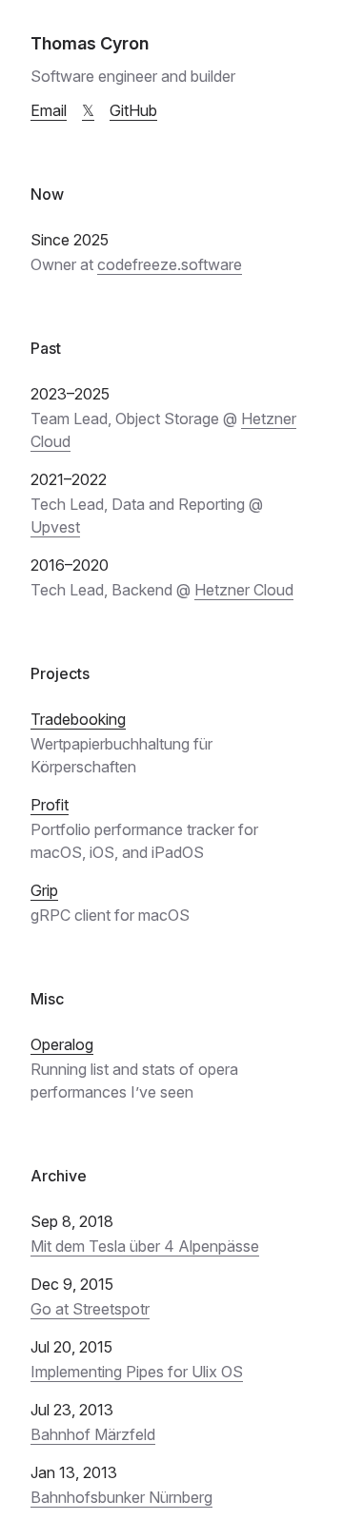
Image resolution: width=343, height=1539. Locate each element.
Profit (49, 804)
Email (48, 110)
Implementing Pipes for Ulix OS (136, 1371)
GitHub (133, 110)
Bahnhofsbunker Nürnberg (121, 1497)
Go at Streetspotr (90, 1308)
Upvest (55, 526)
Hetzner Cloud (243, 589)
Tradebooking (78, 719)
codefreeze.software (169, 264)
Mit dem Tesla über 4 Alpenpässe (144, 1246)
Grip (44, 890)
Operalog (61, 1044)
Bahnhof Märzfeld (92, 1434)
